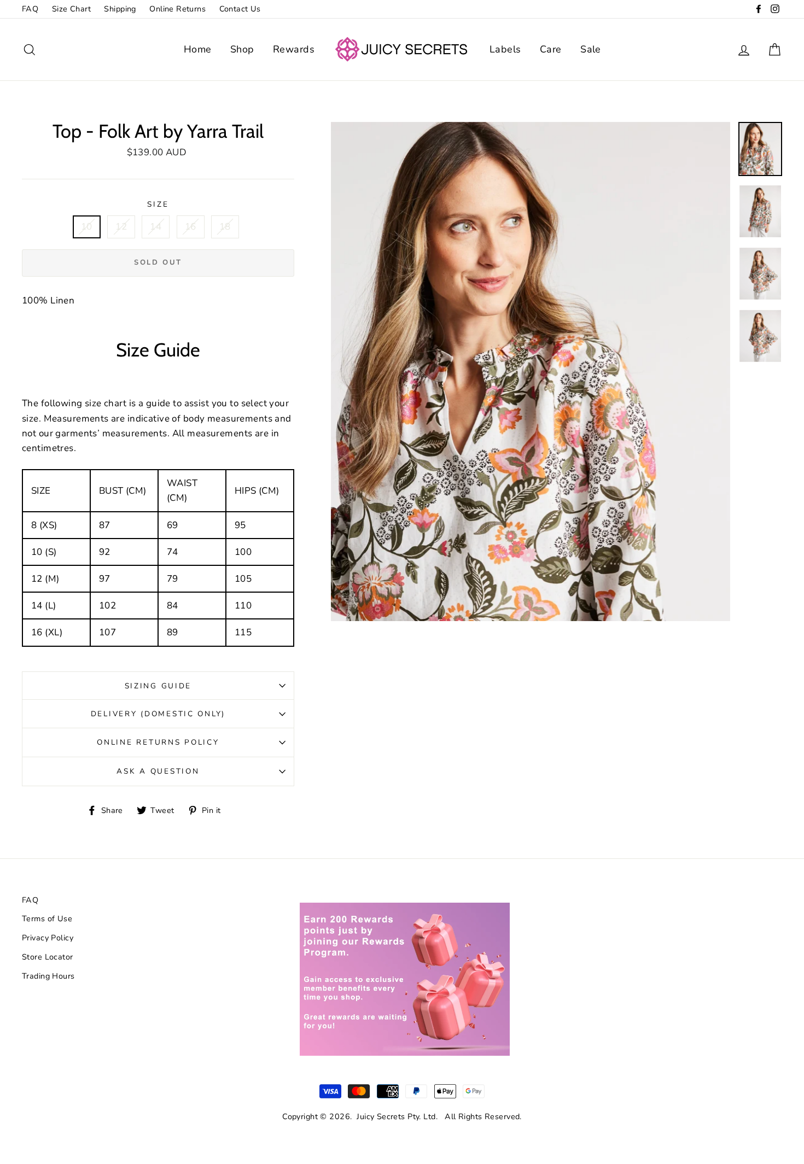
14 (155, 226)
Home (198, 49)
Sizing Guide (158, 686)
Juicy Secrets (381, 1116)
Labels (505, 49)
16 (190, 226)
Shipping (120, 8)
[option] (531, 372)
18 (225, 226)
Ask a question (157, 771)
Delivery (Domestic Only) (158, 714)
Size (157, 204)
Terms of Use (47, 918)
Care (551, 49)
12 (121, 226)
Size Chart (71, 8)
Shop (242, 49)
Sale (590, 49)
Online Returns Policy (158, 742)
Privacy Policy (47, 937)
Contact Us (240, 8)
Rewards (293, 49)
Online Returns (177, 8)
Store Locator (47, 956)
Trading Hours (48, 975)
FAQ (30, 8)
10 (86, 226)
